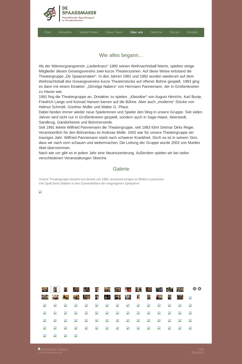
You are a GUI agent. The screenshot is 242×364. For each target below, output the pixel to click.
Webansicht (197, 352)
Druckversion (49, 349)
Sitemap (62, 349)
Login (201, 349)
